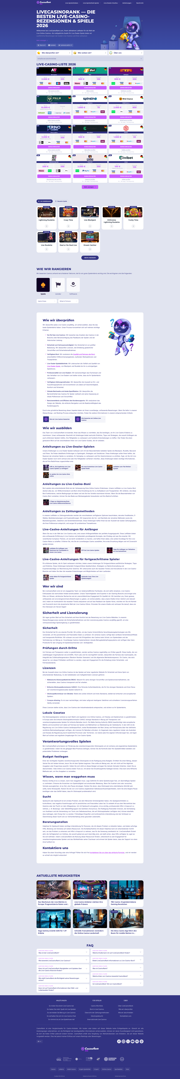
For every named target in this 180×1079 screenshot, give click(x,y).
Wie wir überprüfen (126, 1009)
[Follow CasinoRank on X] (128, 1041)
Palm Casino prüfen (54, 120)
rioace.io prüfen (90, 179)
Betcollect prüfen (90, 150)
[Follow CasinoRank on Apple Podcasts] (141, 1041)
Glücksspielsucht (97, 1016)
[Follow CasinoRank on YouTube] (132, 1041)
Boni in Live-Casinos (97, 1009)
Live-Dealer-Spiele (53, 366)
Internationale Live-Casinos (97, 1019)
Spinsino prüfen (90, 120)
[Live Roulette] (47, 242)
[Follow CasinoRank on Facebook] (119, 1041)
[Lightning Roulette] (47, 218)
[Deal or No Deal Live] (68, 242)
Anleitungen (126, 3)
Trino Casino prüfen (54, 150)
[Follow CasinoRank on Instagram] (123, 1041)
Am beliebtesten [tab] (45, 201)
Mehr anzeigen (89, 187)
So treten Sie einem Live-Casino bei (61, 1006)
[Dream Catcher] (90, 242)
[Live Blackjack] (90, 218)
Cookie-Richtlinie (59, 1076)
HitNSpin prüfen (126, 91)
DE (38, 1041)
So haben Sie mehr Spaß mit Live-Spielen (61, 1009)
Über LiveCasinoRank (125, 1006)
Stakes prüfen (126, 150)
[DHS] (89, 1059)
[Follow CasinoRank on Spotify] (137, 1041)
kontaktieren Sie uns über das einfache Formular (107, 852)
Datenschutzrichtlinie (89, 1076)
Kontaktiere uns (125, 1016)
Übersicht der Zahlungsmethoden (97, 1013)
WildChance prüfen (126, 120)
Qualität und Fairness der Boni (84, 354)
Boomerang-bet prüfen (54, 179)
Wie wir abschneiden (125, 1013)
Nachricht (139, 3)
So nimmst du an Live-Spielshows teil (61, 1019)
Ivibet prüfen (126, 179)
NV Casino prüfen (53, 91)
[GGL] (64, 1059)
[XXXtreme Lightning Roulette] (112, 218)
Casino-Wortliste (97, 1006)
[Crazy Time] (68, 218)
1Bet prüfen (90, 91)
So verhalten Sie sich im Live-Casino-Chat (61, 1016)
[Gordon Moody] (110, 1059)
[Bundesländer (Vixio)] (78, 1059)
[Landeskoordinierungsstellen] (98, 1059)
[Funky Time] (133, 218)
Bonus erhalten (54, 87)
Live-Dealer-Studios (111, 3)
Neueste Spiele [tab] (62, 201)
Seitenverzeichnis (120, 1076)
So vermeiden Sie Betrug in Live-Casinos (61, 1013)
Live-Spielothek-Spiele (91, 3)
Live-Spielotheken (71, 3)
